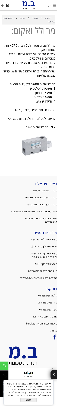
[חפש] (49, 4)
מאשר (28, 400)
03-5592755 (44, 295)
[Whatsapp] (4, 366)
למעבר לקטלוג (46, 118)
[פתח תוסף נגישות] (54, 374)
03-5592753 (45, 309)
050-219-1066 (45, 302)
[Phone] (2, 4)
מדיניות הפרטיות (15, 395)
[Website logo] (28, 5)
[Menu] (54, 4)
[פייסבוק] (7, 4)
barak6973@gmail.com (39, 323)
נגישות (53, 330)
